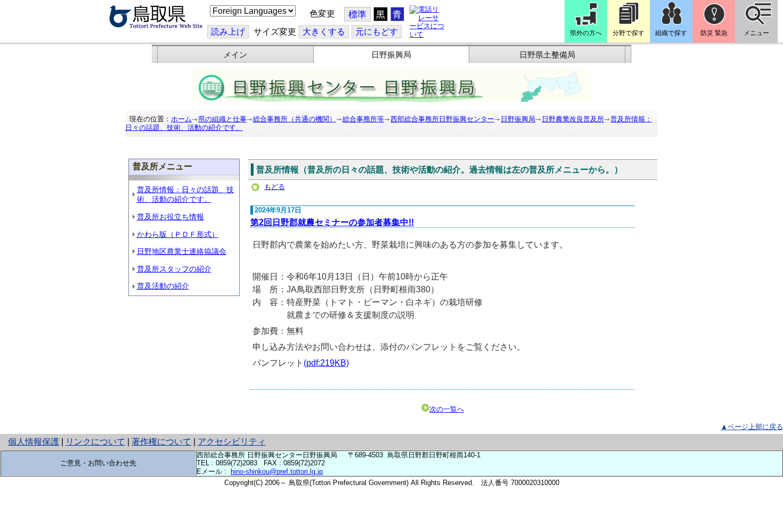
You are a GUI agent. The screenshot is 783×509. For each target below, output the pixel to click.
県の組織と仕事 (222, 119)
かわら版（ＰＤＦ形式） (178, 234)
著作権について (161, 441)
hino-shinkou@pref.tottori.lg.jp (277, 471)
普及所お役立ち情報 (170, 216)
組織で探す (671, 33)
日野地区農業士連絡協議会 (181, 251)
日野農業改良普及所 (573, 119)
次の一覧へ (446, 409)
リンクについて (95, 441)
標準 (357, 15)
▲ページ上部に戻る (752, 427)
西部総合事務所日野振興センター (442, 119)
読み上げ (228, 31)
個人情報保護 (33, 441)
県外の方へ (586, 33)
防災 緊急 (714, 33)
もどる (274, 187)
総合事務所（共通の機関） (294, 119)
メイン (235, 55)
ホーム (181, 119)
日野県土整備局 (547, 55)
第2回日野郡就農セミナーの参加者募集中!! (332, 222)
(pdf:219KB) (326, 362)
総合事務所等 (363, 119)
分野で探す (629, 33)
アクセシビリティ (232, 441)
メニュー (756, 33)
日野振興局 (391, 55)
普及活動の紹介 (163, 286)
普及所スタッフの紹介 (174, 269)
